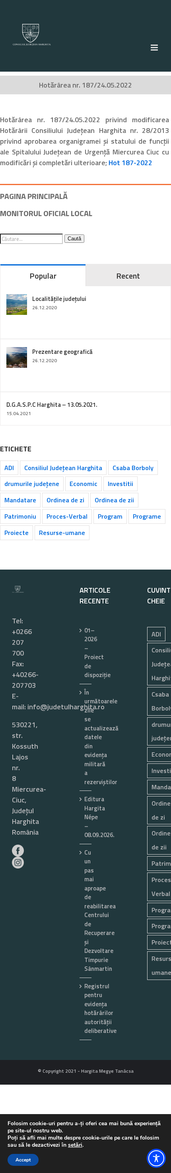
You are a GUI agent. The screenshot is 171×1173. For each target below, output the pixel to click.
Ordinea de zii (114, 500)
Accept (23, 1160)
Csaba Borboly (133, 467)
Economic (83, 483)
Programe (147, 516)
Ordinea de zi (65, 500)
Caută (74, 239)
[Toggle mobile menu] (155, 47)
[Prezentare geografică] (16, 352)
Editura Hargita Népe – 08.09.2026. (85, 817)
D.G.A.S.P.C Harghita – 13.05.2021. (51, 404)
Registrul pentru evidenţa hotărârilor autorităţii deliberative (85, 1009)
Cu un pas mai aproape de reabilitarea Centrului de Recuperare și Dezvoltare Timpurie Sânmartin (85, 911)
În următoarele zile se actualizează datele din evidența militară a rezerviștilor (85, 737)
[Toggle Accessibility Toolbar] (156, 1158)
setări (75, 1145)
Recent (128, 275)
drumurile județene (31, 483)
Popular (42, 275)
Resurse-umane (62, 532)
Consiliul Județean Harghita (63, 467)
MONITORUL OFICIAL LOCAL (46, 213)
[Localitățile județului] (16, 299)
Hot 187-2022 (130, 162)
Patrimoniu (20, 516)
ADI (9, 467)
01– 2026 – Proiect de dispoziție (85, 653)
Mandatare (20, 500)
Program (110, 516)
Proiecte (16, 532)
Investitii (120, 483)
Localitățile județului (59, 298)
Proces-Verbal (67, 516)
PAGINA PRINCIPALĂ (34, 196)
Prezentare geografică (62, 351)
